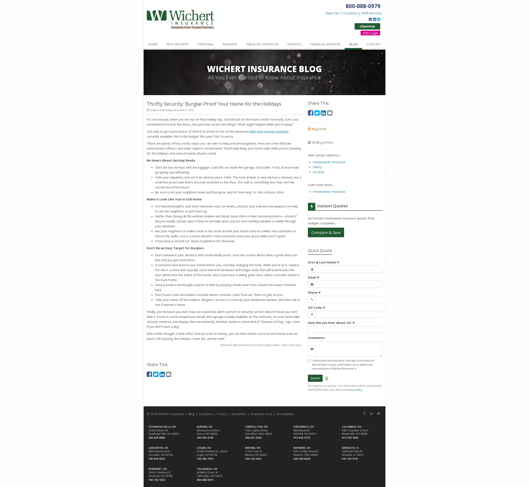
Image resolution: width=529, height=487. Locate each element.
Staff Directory (371, 13)
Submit (315, 378)
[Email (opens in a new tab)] (168, 374)
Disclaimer (238, 414)
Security (318, 172)
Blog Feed (319, 129)
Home (153, 44)
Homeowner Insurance (329, 162)
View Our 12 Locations (342, 13)
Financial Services (325, 44)
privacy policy (354, 389)
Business (230, 44)
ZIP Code (316, 307)
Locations (205, 414)
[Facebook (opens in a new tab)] (370, 19)
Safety (317, 167)
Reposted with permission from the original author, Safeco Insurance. (261, 345)
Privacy (222, 414)
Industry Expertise (262, 44)
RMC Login (370, 33)
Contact (374, 44)
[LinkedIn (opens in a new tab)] (374, 19)
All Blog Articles (323, 142)
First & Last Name (324, 262)
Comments (316, 338)
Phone (314, 292)
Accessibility (285, 414)
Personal (206, 44)
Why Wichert (178, 44)
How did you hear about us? (331, 323)
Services (294, 44)
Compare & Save (326, 232)
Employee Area (261, 414)
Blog (353, 44)
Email (313, 277)
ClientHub (367, 26)
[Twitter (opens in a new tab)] (378, 19)
